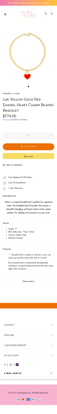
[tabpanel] (28, 55)
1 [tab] (28, 86)
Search (46, 15)
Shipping (6, 120)
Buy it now (28, 157)
